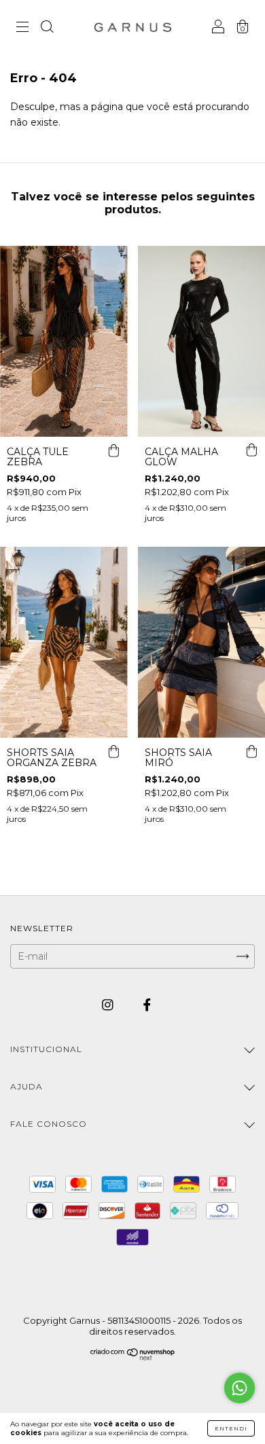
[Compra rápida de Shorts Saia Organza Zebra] (114, 751)
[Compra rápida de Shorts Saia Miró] (251, 751)
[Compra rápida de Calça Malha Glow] (251, 450)
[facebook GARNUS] (147, 1005)
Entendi (231, 1428)
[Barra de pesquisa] (47, 28)
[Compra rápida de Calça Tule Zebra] (114, 450)
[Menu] (22, 28)
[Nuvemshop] (132, 1357)
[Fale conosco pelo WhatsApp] (239, 1388)
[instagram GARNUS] (109, 1005)
